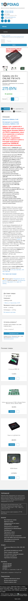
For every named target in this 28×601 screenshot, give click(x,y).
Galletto (19, 239)
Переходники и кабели (9, 532)
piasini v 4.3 (13, 282)
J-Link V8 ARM (23, 588)
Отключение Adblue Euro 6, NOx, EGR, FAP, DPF (14, 547)
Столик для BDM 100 (14, 369)
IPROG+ (12, 588)
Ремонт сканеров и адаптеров (11, 552)
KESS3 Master (13, 468)
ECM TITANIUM (15, 590)
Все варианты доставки (10, 312)
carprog (4, 283)
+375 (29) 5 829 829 (8, 12)
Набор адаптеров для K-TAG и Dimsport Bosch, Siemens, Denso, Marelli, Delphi (14, 402)
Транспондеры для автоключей (11, 539)
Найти (13, 45)
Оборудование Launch (9, 534)
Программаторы (8, 530)
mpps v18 (18, 282)
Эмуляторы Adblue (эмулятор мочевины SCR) (15, 537)
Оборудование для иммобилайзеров (12, 528)
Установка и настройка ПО (10, 556)
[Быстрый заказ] (17, 378)
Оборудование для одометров (11, 526)
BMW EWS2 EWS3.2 (16, 587)
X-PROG (23, 587)
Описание (6, 108)
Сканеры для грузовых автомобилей (12, 535)
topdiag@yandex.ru (10, 17)
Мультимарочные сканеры (10, 519)
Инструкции (18, 111)
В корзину (12, 378)
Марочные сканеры (8, 521)
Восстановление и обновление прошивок (13, 554)
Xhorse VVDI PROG (4, 588)
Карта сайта (17, 599)
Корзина (6, 31)
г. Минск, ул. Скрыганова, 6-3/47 (12, 303)
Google (21, 595)
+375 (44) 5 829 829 (8, 11)
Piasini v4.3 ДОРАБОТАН (14, 435)
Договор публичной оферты (10, 580)
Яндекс (25, 595)
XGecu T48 (16, 588)
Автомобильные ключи (9, 541)
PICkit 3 (2, 590)
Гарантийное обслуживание (10, 557)
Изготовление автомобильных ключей (13, 550)
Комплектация (7, 111)
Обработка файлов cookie (10, 582)
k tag (8, 282)
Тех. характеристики (18, 108)
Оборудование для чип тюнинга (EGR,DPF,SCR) (11, 524)
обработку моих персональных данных (11, 338)
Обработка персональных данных (12, 578)
